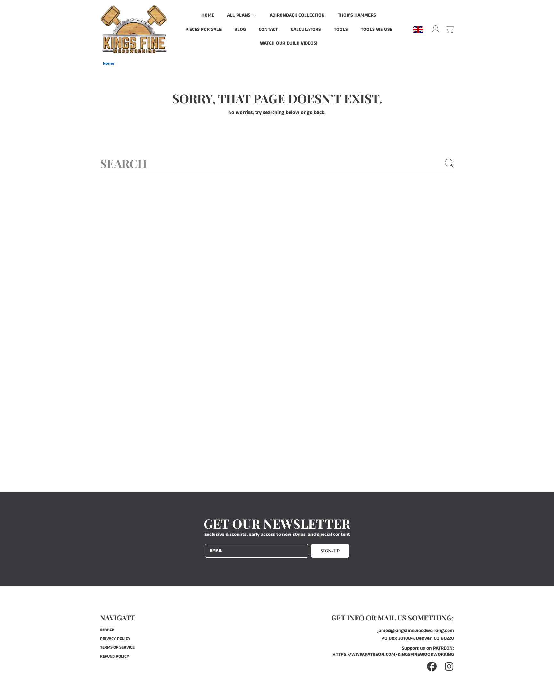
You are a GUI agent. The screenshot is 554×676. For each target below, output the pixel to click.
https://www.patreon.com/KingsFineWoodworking (393, 654)
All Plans (239, 15)
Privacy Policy (115, 639)
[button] (449, 29)
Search (107, 630)
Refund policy (114, 657)
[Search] (449, 163)
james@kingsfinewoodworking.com (415, 630)
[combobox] (277, 163)
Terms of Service (117, 648)
